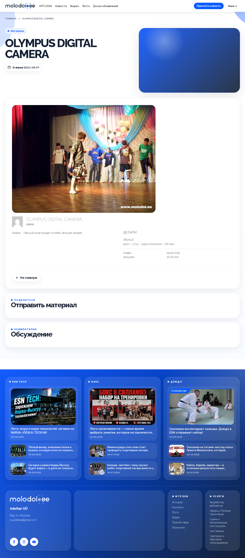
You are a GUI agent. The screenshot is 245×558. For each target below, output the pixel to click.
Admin (30, 224)
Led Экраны (217, 531)
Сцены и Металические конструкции (218, 522)
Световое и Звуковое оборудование (219, 539)
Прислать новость (209, 5)
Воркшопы (178, 527)
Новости (61, 6)
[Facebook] (14, 542)
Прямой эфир (180, 522)
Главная (10, 18)
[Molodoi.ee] (29, 499)
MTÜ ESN (45, 6)
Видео (74, 6)
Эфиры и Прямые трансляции (220, 512)
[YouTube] (34, 542)
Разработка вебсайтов (217, 504)
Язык (231, 5)
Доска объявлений (105, 6)
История (177, 502)
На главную (28, 277)
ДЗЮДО (176, 381)
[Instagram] (24, 542)
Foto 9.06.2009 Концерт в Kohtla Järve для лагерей (53, 232)
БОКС (95, 381)
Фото (86, 6)
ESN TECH (19, 381)
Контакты (177, 507)
